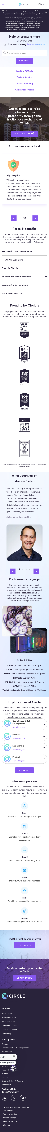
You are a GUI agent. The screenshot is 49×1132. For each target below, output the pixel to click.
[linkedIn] (4, 1098)
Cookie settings (9, 1117)
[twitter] (13, 1098)
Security (5, 1077)
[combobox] (24, 53)
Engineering (7, 1051)
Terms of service (10, 1114)
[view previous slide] (14, 218)
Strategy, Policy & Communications (16, 1081)
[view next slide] (35, 218)
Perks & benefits (24, 77)
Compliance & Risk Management (15, 1048)
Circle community (24, 83)
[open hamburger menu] (3, 4)
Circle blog (6, 1033)
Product (5, 1073)
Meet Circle (7, 1013)
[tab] (19, 569)
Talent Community (10, 1092)
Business (5, 1044)
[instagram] (23, 1098)
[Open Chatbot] (13, 1068)
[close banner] (46, 13)
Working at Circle (24, 71)
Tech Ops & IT (7, 1084)
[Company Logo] (23, 4)
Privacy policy (7, 1110)
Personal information (11, 1121)
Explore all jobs (9, 1089)
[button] (24, 770)
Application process (24, 89)
